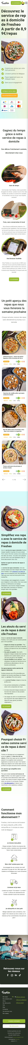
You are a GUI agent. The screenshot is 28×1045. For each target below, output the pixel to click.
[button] (23, 3)
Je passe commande (14, 1021)
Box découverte (14, 1026)
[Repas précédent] (3, 479)
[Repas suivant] (24, 479)
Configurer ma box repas (9, 91)
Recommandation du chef (9, 95)
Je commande (14, 279)
